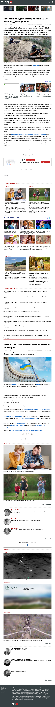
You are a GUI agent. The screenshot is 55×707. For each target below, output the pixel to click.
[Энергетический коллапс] (9, 10)
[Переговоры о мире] (33, 10)
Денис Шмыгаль (29, 438)
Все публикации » (46, 504)
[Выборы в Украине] (46, 10)
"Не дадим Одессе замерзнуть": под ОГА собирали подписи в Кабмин (22, 311)
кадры (23, 438)
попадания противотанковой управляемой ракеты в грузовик (28, 134)
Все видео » (48, 643)
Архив (2, 692)
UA (47, 2)
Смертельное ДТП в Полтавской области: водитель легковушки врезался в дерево (26, 316)
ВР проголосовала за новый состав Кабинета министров (26, 430)
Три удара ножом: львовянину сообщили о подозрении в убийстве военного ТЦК (25, 330)
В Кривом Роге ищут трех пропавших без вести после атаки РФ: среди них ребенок (26, 302)
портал (38, 384)
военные (28, 170)
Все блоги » (48, 538)
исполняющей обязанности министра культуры (37, 409)
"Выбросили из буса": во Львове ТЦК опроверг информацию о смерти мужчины (25, 291)
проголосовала (21, 423)
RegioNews (36, 65)
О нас (2, 687)
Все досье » (48, 680)
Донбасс (23, 170)
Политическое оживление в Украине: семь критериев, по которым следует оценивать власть (27, 296)
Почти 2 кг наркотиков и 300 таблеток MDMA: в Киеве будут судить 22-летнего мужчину (27, 321)
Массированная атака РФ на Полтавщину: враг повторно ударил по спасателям (25, 326)
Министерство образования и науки (28, 418)
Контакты (3, 688)
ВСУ (32, 170)
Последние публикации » (11, 183)
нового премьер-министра (17, 425)
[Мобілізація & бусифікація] (21, 10)
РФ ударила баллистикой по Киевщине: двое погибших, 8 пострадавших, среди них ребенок (26, 336)
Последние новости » (9, 288)
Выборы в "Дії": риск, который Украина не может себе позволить (26, 520)
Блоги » (6, 507)
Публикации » (7, 443)
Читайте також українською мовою (35, 24)
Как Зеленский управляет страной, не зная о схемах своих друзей (27, 529)
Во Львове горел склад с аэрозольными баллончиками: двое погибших (23, 307)
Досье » (6, 646)
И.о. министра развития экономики (13, 416)
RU (49, 2)
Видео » (6, 549)
